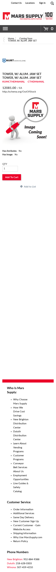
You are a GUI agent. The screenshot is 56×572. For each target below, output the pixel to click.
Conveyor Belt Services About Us (20, 467)
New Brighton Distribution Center (20, 423)
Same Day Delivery (23, 517)
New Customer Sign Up (26, 521)
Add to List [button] (30, 186)
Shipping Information (24, 533)
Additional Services (23, 513)
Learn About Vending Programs (19, 447)
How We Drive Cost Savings (19, 411)
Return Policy (20, 541)
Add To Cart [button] (11, 177)
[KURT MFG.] (14, 60)
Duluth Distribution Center (19, 435)
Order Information (23, 509)
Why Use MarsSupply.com (27, 537)
